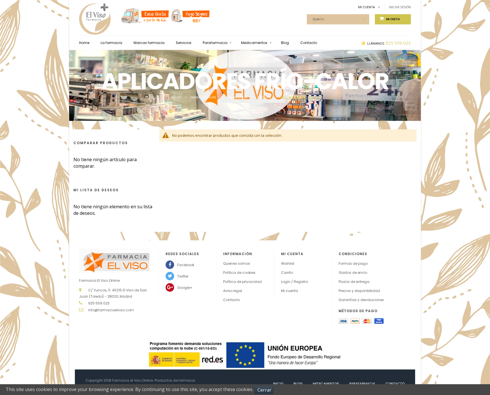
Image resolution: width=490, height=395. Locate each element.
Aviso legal (232, 290)
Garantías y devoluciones (361, 299)
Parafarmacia (237, 97)
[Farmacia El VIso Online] (95, 13)
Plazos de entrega (354, 281)
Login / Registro (294, 281)
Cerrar (264, 390)
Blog (298, 383)
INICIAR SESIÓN (400, 7)
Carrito (287, 272)
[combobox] (338, 19)
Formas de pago (353, 263)
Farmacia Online (204, 97)
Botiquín (264, 97)
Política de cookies (239, 272)
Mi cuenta (289, 290)
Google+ (185, 287)
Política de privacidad (242, 281)
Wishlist (287, 263)
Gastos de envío (353, 272)
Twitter (182, 276)
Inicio (177, 97)
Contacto (231, 299)
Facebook (185, 264)
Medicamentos (326, 383)
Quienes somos (236, 263)
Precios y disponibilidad (359, 290)
